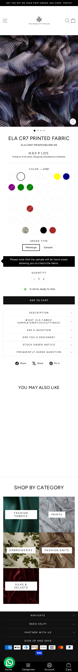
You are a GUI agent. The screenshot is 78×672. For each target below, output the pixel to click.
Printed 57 (48, 176)
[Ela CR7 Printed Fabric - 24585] (19, 457)
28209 (30, 219)
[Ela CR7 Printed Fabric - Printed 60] (19, 442)
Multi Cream (34, 230)
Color (39, 169)
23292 (12, 198)
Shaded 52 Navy (66, 176)
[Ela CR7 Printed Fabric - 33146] (19, 460)
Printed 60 (39, 176)
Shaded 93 (57, 187)
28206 (30, 198)
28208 (21, 219)
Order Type (39, 241)
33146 (57, 219)
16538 (12, 176)
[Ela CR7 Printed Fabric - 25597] (10, 457)
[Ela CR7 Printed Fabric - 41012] (23, 453)
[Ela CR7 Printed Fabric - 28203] (27, 449)
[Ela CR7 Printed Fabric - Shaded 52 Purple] (10, 446)
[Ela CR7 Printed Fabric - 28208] (27, 457)
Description (39, 312)
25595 (48, 198)
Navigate (38, 615)
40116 (30, 176)
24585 (66, 208)
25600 (39, 219)
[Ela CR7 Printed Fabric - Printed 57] (23, 442)
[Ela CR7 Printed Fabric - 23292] (14, 449)
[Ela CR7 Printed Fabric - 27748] (14, 457)
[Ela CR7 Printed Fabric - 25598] (14, 453)
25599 (39, 208)
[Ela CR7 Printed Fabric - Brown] (21, 464)
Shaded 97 (48, 187)
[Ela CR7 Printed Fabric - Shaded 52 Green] (19, 446)
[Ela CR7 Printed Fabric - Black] (16, 464)
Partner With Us (38, 632)
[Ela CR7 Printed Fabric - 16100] (14, 460)
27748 (57, 208)
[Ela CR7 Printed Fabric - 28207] (19, 453)
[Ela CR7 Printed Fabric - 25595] (6, 453)
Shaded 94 (39, 187)
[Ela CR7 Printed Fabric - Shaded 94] (23, 446)
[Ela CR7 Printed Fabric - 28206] (23, 449)
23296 (21, 198)
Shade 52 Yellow (57, 176)
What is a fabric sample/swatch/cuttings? (38, 321)
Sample (48, 247)
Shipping (37, 157)
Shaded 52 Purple (12, 187)
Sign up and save (38, 640)
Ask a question (39, 330)
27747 (12, 219)
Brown (52, 230)
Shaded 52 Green (30, 187)
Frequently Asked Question (39, 352)
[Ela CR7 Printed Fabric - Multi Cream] (12, 464)
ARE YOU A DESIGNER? (39, 337)
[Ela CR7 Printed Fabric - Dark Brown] (27, 453)
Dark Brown (30, 208)
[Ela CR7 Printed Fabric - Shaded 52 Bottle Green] (14, 446)
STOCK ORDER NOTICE (39, 344)
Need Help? (38, 624)
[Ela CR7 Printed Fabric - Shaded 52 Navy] (6, 446)
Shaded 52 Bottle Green (21, 187)
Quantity (39, 272)
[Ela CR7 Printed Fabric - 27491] (10, 442)
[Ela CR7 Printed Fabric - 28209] (6, 460)
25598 (66, 198)
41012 (21, 208)
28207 (12, 208)
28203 (39, 198)
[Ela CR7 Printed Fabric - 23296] (19, 449)
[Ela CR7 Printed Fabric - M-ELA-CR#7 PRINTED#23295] (10, 449)
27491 (21, 176)
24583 (57, 198)
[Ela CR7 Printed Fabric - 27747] (23, 457)
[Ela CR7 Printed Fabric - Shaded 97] (27, 446)
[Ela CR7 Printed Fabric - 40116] (14, 442)
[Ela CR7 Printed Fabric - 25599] (6, 457)
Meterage (31, 247)
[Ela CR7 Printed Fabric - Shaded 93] (6, 449)
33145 (66, 219)
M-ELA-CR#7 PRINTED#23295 (66, 187)
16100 (48, 219)
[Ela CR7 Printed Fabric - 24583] (10, 453)
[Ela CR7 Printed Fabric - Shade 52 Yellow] (27, 442)
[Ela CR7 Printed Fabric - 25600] (10, 460)
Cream (25, 230)
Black (43, 230)
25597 (48, 208)
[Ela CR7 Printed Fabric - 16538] (6, 442)
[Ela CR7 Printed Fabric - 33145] (23, 460)
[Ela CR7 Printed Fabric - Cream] (27, 460)
